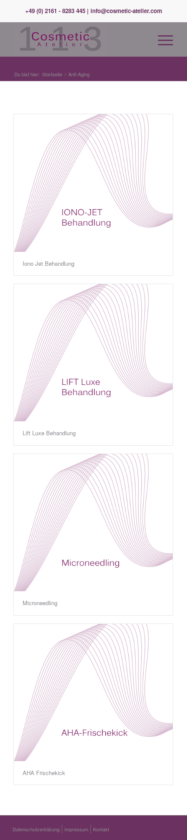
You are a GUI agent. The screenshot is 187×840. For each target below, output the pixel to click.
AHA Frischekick (44, 773)
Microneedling (40, 603)
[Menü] (161, 39)
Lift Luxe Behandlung (49, 433)
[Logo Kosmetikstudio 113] (77, 39)
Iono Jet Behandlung (48, 263)
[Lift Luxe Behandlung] (93, 353)
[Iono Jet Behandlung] (93, 183)
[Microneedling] (93, 523)
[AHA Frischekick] (93, 693)
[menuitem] (161, 39)
